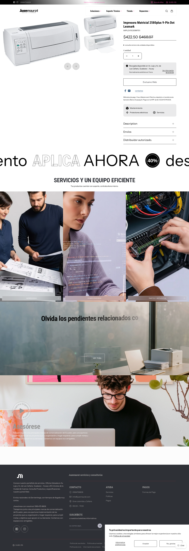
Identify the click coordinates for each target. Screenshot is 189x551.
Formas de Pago (149, 492)
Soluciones (94, 11)
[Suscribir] (100, 526)
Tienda (130, 11)
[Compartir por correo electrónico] (129, 91)
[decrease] (126, 56)
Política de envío (75, 547)
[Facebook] (14, 2)
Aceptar (145, 543)
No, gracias (170, 543)
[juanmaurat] (29, 11)
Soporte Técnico (113, 11)
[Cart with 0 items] (171, 11)
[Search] (166, 11)
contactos (139, 91)
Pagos (108, 500)
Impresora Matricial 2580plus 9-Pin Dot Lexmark (149, 24)
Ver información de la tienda (168, 71)
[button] (171, 11)
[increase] (138, 56)
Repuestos (143, 11)
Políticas (109, 496)
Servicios (109, 492)
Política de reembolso (77, 543)
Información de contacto (91, 547)
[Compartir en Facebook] (125, 91)
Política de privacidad (121, 536)
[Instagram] (17, 2)
